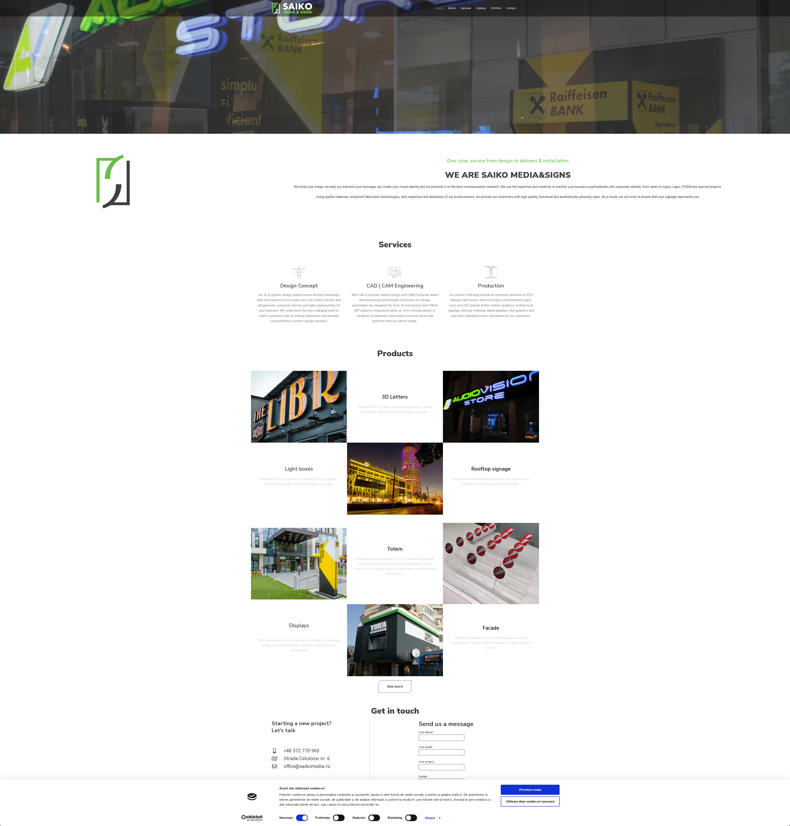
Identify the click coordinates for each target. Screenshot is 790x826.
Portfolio (496, 8)
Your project (426, 761)
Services (466, 8)
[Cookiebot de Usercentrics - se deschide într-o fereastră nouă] (252, 818)
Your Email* (426, 747)
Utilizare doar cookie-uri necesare (530, 801)
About (451, 8)
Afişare (430, 818)
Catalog (481, 8)
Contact (511, 8)
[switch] (339, 817)
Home (439, 8)
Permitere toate (530, 789)
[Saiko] (292, 7)
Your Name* (426, 732)
